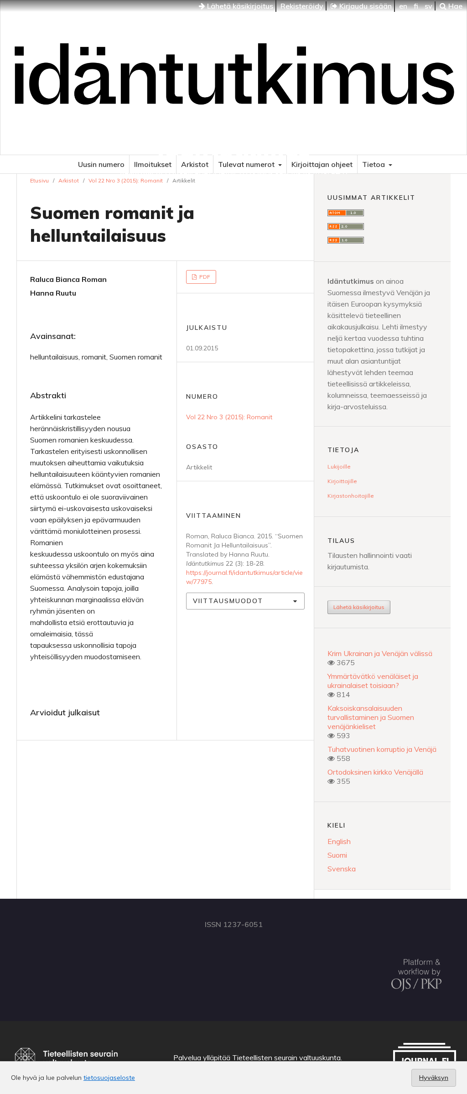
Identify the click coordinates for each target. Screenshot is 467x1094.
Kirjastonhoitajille (350, 495)
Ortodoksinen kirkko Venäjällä (375, 771)
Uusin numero (101, 164)
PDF (204, 276)
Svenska (341, 868)
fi (416, 5)
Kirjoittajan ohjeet (322, 164)
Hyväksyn (433, 1077)
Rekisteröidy (301, 5)
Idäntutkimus (233, 148)
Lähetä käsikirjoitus (239, 5)
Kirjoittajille (342, 481)
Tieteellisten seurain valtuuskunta (286, 1057)
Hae (454, 5)
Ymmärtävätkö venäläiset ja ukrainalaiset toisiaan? (372, 681)
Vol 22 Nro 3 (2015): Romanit (125, 180)
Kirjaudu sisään (364, 5)
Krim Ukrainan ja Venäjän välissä (379, 653)
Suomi (337, 855)
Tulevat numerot (247, 164)
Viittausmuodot (228, 601)
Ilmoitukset (152, 164)
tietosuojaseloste (109, 1077)
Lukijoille (339, 466)
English (339, 841)
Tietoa (374, 164)
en (403, 5)
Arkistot (194, 164)
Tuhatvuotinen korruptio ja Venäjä (381, 749)
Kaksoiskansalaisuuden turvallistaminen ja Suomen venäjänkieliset (370, 717)
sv (428, 5)
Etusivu (39, 180)
